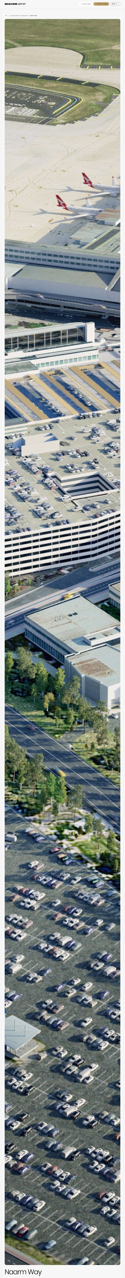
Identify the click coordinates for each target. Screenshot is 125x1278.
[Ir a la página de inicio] (15, 4)
